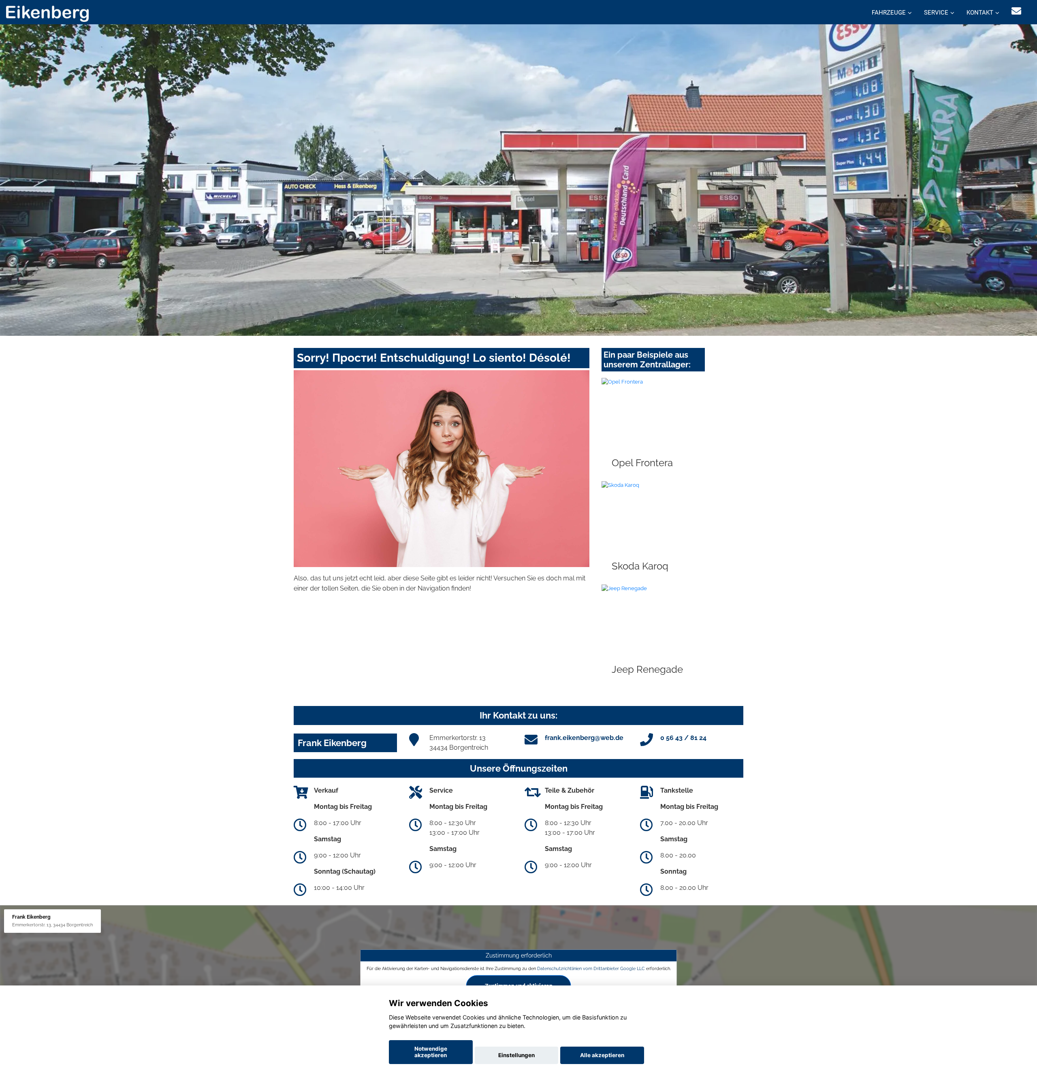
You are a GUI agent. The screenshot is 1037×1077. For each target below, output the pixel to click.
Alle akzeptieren (602, 1055)
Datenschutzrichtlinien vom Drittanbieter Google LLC (591, 968)
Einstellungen (516, 1055)
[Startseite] (47, 13)
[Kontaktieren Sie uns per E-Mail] (1016, 11)
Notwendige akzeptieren (430, 1051)
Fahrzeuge (889, 12)
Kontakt (980, 12)
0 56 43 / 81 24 (683, 738)
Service (936, 12)
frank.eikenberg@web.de (584, 738)
